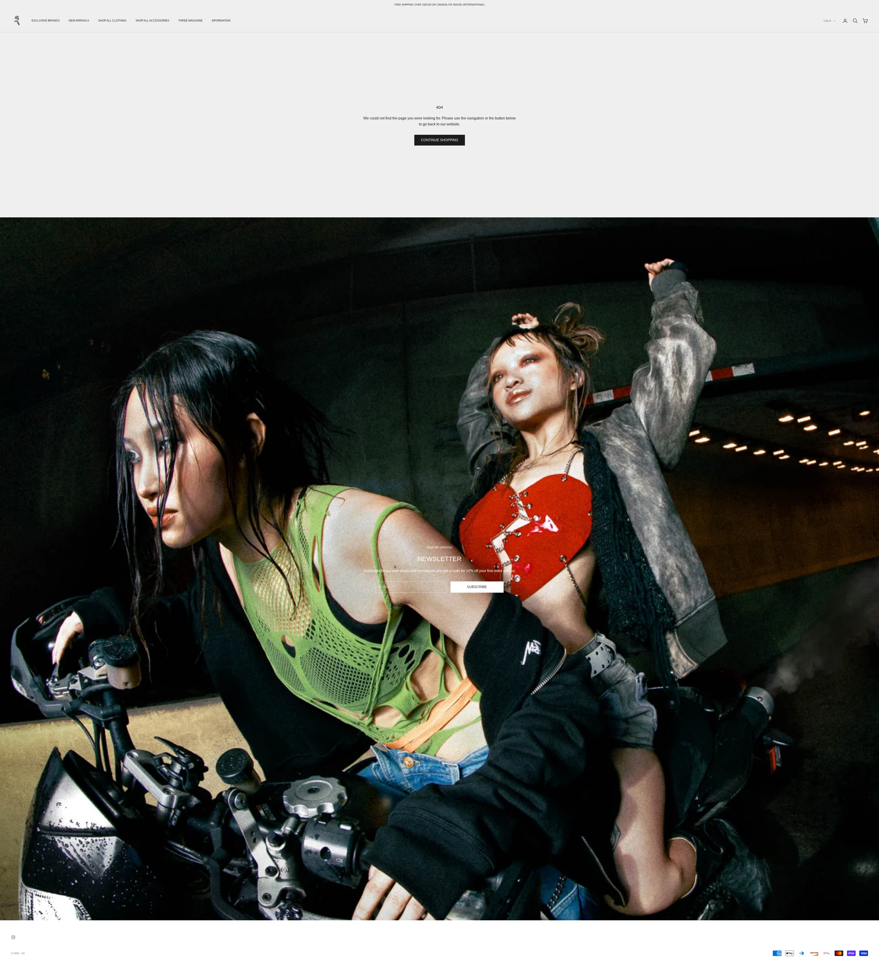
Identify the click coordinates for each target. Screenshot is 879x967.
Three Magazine (190, 20)
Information (221, 20)
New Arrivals (79, 20)
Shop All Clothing (112, 20)
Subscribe (477, 587)
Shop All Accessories (152, 20)
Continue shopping (439, 140)
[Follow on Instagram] (13, 937)
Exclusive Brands (46, 20)
